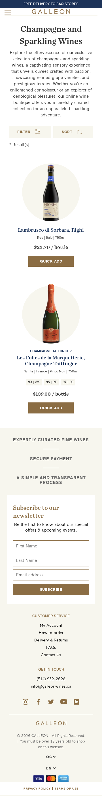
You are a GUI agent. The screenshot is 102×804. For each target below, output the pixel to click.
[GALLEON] (51, 13)
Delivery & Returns (51, 640)
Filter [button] (23, 132)
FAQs (51, 647)
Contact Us (51, 655)
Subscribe (51, 589)
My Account (51, 625)
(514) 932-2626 (51, 679)
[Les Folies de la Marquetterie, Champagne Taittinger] (51, 326)
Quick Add (51, 261)
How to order (51, 633)
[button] (73, 132)
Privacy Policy (37, 788)
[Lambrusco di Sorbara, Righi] (51, 203)
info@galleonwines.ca (51, 686)
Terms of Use (66, 788)
